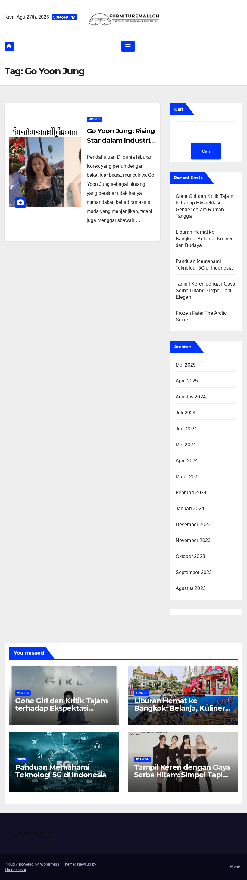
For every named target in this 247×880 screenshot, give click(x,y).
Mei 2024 (186, 444)
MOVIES (95, 119)
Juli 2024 (186, 412)
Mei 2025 (186, 364)
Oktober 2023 (190, 556)
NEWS (21, 759)
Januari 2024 (190, 508)
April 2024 (187, 460)
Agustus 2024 (191, 396)
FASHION (142, 759)
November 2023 (193, 540)
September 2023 (194, 572)
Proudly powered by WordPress (33, 864)
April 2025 (187, 380)
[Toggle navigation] (128, 46)
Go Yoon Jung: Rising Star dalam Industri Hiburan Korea (121, 140)
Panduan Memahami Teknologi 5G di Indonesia (60, 771)
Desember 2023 (193, 524)
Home (235, 867)
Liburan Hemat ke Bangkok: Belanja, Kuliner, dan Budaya (205, 238)
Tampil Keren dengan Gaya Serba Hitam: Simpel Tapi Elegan (206, 290)
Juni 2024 (186, 428)
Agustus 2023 (191, 588)
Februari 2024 (191, 492)
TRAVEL (142, 692)
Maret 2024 (188, 476)
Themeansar (15, 869)
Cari (178, 109)
